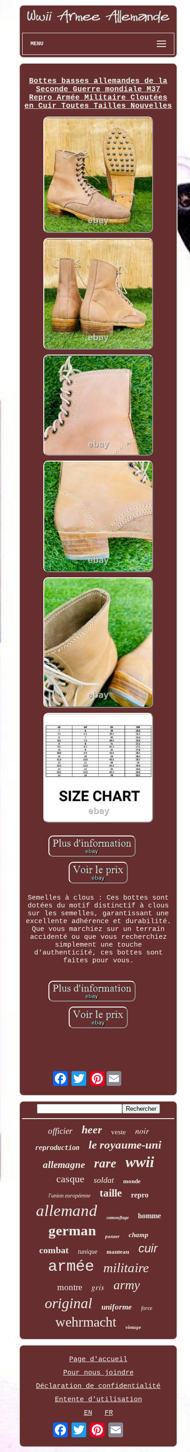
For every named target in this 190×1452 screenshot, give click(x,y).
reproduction (57, 1147)
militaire (126, 1267)
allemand (66, 1211)
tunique (87, 1251)
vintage (133, 1327)
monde (132, 1181)
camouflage (118, 1217)
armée (71, 1266)
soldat (104, 1180)
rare (105, 1163)
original (68, 1303)
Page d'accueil (98, 1359)
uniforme (116, 1307)
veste (118, 1132)
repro (139, 1195)
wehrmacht (85, 1321)
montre (69, 1287)
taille (111, 1193)
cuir (148, 1248)
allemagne (64, 1164)
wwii (139, 1162)
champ (138, 1235)
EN (88, 1413)
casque (70, 1179)
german (72, 1230)
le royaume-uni (125, 1144)
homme (149, 1216)
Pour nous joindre (98, 1373)
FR (109, 1413)
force (146, 1308)
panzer (112, 1236)
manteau (118, 1251)
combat (54, 1250)
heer (92, 1130)
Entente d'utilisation (98, 1400)
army (126, 1285)
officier (60, 1131)
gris (97, 1287)
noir (142, 1130)
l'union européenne (69, 1195)
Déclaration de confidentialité (98, 1386)
